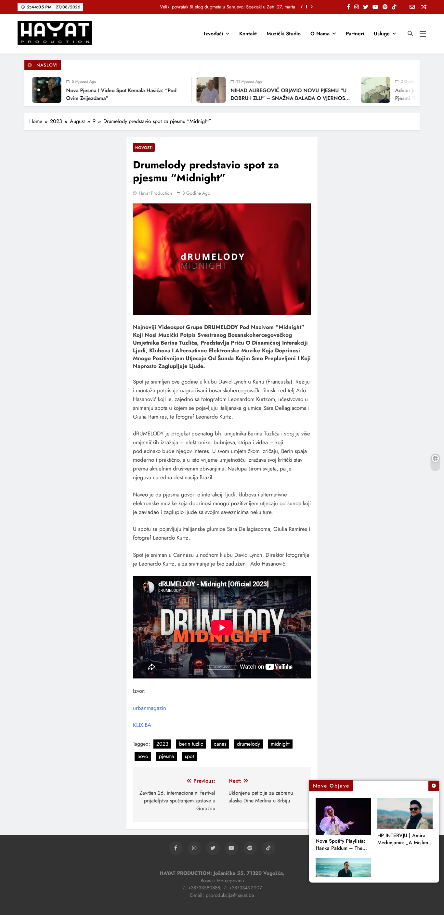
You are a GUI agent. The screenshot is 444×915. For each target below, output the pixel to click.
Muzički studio (284, 33)
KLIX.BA (142, 725)
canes (220, 744)
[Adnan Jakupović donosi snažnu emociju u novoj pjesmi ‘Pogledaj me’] (363, 90)
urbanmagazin (149, 708)
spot (189, 756)
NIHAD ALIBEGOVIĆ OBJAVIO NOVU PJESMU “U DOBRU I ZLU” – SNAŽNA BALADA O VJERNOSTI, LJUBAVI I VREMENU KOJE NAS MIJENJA (278, 98)
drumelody (248, 744)
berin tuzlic (191, 744)
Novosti (143, 147)
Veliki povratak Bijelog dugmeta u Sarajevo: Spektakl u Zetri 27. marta (227, 6)
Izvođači (213, 33)
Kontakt (248, 33)
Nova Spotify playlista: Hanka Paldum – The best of (340, 848)
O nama (320, 33)
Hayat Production (155, 193)
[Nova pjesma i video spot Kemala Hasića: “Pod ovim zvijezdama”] (34, 90)
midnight (280, 744)
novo (142, 756)
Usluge (382, 33)
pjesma (166, 756)
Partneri (355, 33)
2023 (162, 744)
